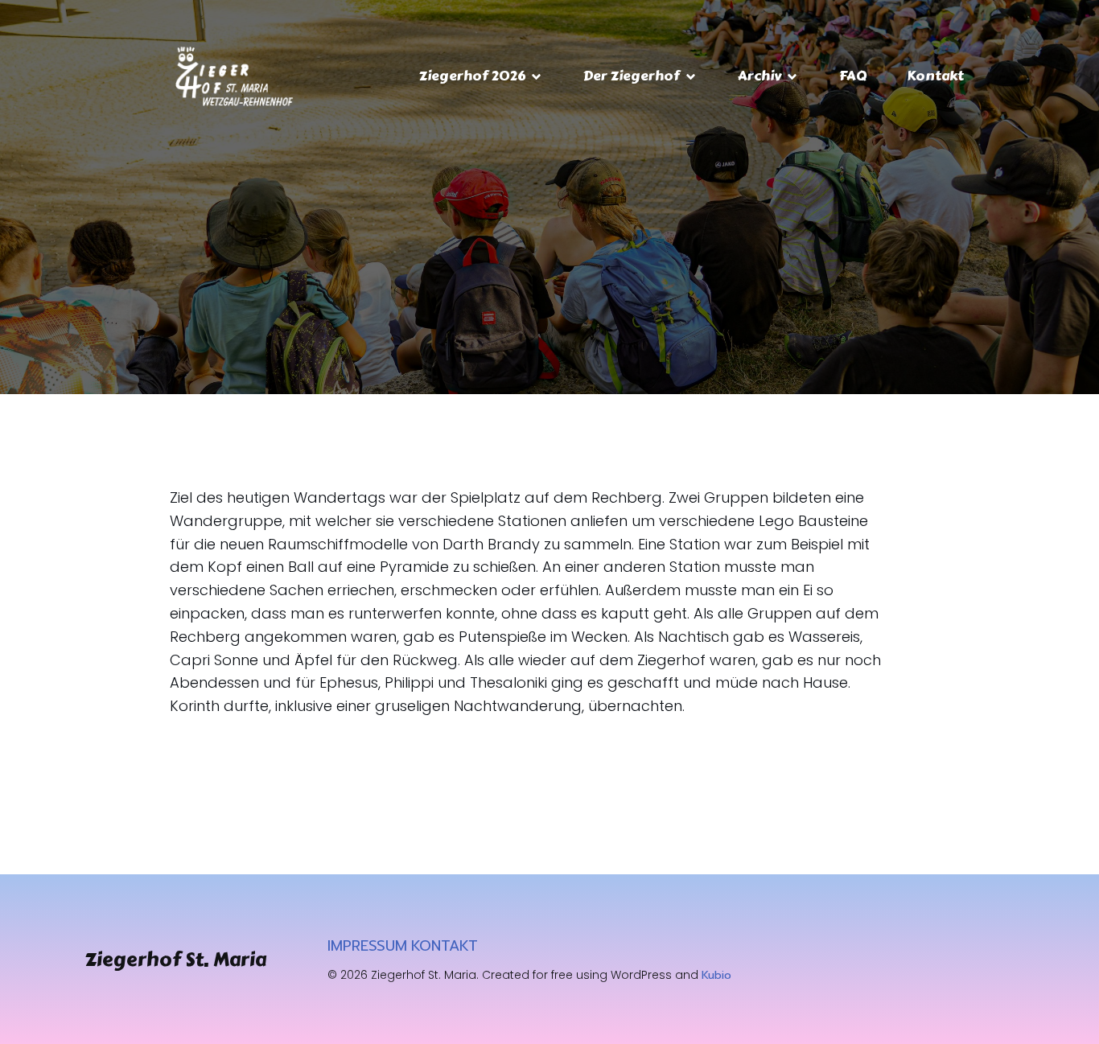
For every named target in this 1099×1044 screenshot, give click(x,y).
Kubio (716, 975)
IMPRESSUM (367, 946)
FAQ (852, 75)
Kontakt (935, 75)
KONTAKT (444, 946)
